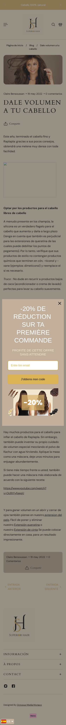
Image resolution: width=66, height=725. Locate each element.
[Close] (59, 303)
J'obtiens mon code (33, 379)
